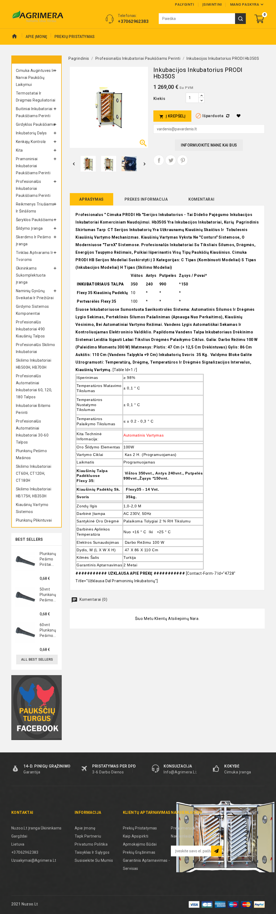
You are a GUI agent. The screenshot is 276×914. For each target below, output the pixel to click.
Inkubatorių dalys (31, 133)
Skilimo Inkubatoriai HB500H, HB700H (33, 363)
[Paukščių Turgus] (36, 707)
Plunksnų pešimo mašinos (31, 454)
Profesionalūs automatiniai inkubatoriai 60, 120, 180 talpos (34, 386)
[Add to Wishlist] (239, 115)
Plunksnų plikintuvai (34, 520)
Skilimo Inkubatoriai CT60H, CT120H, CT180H (33, 473)
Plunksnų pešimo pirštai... (48, 559)
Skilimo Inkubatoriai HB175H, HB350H (33, 492)
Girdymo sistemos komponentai (32, 310)
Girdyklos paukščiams (35, 124)
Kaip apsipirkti (136, 836)
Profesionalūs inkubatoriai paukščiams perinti (33, 188)
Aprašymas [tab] (91, 199)
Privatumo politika (91, 844)
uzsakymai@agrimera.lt (33, 860)
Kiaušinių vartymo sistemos (32, 508)
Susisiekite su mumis (94, 860)
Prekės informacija (146, 199)
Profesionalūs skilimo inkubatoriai (35, 348)
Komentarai (201, 199)
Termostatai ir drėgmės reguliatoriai (35, 96)
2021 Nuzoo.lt (24, 904)
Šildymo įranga (29, 228)
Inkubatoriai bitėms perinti (33, 409)
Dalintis (159, 160)
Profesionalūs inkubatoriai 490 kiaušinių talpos (30, 329)
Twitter (170, 160)
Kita (19, 150)
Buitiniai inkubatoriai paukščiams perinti (34, 112)
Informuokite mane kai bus (209, 145)
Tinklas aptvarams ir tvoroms (34, 256)
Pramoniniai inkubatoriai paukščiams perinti (33, 166)
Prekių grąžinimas (139, 852)
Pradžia (16, 36)
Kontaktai (22, 812)
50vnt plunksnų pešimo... (48, 594)
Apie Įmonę (36, 36)
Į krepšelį (172, 116)
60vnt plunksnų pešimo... (48, 630)
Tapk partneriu (88, 836)
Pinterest (182, 160)
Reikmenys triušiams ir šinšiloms (35, 207)
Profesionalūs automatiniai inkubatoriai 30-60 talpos (32, 431)
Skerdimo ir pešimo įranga (33, 240)
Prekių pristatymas (74, 36)
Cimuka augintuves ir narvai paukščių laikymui (35, 77)
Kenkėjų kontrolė (31, 141)
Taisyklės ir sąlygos (92, 852)
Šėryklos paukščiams (35, 220)
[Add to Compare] (228, 115)
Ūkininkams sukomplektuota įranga (31, 275)
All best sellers (37, 659)
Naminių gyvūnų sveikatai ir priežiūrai (35, 294)
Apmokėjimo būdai (140, 844)
